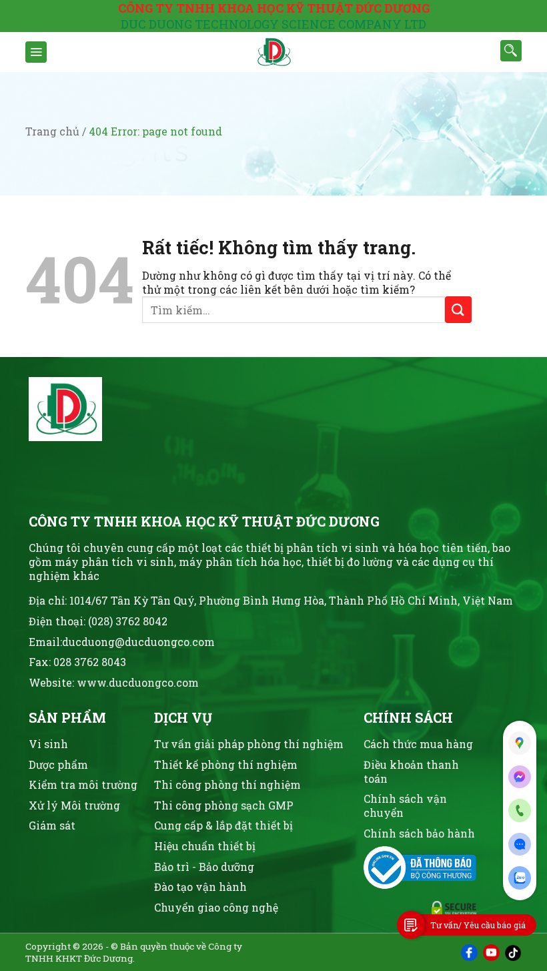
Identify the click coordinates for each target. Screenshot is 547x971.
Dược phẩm (58, 764)
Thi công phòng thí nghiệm (227, 784)
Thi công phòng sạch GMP (224, 805)
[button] (36, 52)
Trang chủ (52, 131)
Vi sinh (48, 744)
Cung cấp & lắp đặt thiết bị (223, 825)
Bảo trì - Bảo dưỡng (204, 867)
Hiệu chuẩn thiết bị (204, 846)
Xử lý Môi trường (74, 805)
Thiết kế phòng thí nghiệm (226, 764)
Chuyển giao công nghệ (216, 907)
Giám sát (52, 825)
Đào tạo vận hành (200, 887)
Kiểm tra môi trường (83, 784)
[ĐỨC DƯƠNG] (273, 52)
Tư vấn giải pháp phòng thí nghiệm (249, 744)
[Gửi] (458, 309)
